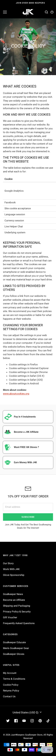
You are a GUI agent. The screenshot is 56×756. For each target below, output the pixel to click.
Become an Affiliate (14, 599)
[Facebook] (16, 720)
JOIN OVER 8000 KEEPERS (28, 3)
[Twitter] (8, 720)
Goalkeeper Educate (14, 642)
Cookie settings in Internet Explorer (29, 368)
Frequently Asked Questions (19, 623)
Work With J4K (11, 569)
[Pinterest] (40, 720)
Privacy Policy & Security (17, 611)
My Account (9, 672)
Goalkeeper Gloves (13, 653)
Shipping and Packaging (16, 605)
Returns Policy (11, 690)
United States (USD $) (25, 712)
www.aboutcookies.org (16, 393)
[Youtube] (24, 720)
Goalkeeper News (13, 594)
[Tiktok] (48, 720)
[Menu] (5, 12)
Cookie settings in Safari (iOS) (26, 379)
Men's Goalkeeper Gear (16, 648)
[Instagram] (32, 720)
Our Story (8, 563)
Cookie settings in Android (24, 383)
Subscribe (28, 517)
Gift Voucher (10, 617)
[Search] (46, 12)
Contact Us (9, 696)
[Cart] (52, 12)
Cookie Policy (10, 684)
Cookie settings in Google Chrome (28, 372)
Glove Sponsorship (13, 574)
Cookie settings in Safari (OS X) (26, 375)
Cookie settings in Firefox (23, 364)
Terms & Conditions (14, 678)
